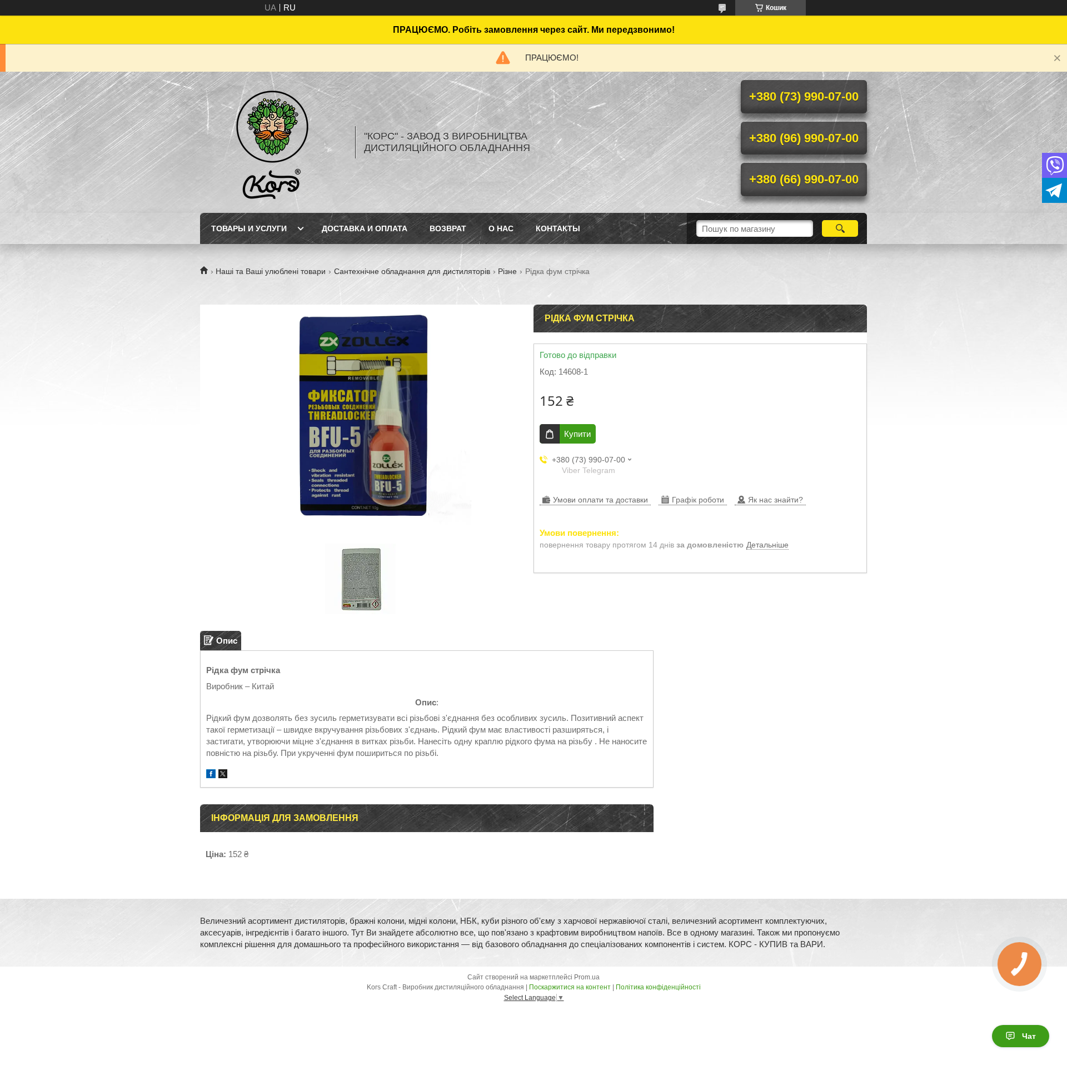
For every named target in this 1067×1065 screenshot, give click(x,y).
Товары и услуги (249, 228)
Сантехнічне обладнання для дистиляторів (412, 271)
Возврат (448, 228)
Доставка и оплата (364, 228)
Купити (577, 434)
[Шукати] (840, 228)
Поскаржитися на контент (570, 987)
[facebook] (211, 775)
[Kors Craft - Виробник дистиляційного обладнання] (272, 142)
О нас (500, 228)
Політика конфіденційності (658, 987)
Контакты (558, 228)
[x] (222, 775)
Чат (1029, 1036)
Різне (507, 271)
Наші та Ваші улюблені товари (271, 271)
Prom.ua (587, 977)
